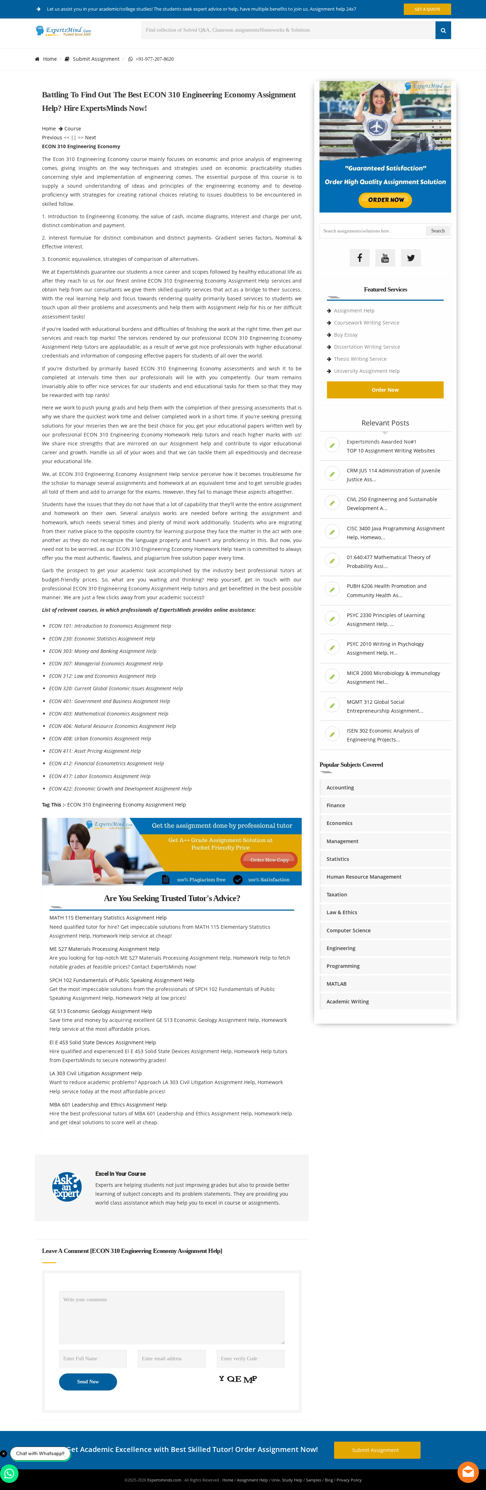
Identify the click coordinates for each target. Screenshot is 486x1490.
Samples (313, 1480)
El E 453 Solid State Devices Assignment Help (102, 1042)
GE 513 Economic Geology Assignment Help (100, 1011)
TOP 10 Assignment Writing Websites (391, 450)
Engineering (341, 948)
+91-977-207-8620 (153, 59)
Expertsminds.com (164, 1480)
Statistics (338, 859)
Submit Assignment (96, 58)
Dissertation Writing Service (367, 346)
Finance (336, 805)
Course (72, 128)
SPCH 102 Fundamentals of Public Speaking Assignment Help (122, 980)
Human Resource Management (364, 876)
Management (343, 841)
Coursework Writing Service (367, 322)
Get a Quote (427, 9)
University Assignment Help (367, 371)
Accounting (340, 787)
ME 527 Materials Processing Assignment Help (104, 948)
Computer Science (349, 930)
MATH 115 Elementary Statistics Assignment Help (108, 917)
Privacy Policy (349, 1480)
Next (90, 137)
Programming (343, 966)
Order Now (385, 389)
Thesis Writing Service (360, 358)
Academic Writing (348, 1001)
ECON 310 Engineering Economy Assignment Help (126, 804)
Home (50, 58)
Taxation (337, 894)
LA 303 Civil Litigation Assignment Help (95, 1073)
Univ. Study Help (286, 1480)
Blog (329, 1480)
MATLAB (337, 983)
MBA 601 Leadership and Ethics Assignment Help (108, 1104)
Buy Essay (346, 334)
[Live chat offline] (468, 1472)
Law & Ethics (342, 912)
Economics (340, 823)
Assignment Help (354, 310)
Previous (52, 137)
